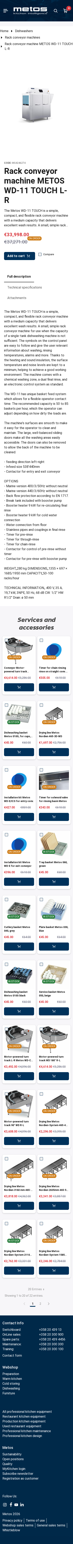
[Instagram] (4, 1504)
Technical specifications (24, 287)
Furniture (8, 1393)
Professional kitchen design (22, 1436)
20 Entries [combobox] (35, 1289)
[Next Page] (48, 1303)
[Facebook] (10, 1504)
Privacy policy (12, 1520)
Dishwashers (24, 31)
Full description (19, 276)
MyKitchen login (13, 1469)
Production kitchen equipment (24, 1421)
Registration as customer (20, 1478)
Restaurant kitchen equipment (24, 1416)
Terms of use (35, 1520)
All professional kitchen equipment (27, 1412)
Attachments (16, 298)
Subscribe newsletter (17, 1474)
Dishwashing (11, 1388)
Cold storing (11, 1384)
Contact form (12, 1355)
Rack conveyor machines (22, 37)
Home (4, 31)
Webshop (10, 1367)
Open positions (13, 1459)
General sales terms (51, 1525)
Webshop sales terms (17, 1525)
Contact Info (13, 1323)
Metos (7, 1447)
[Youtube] (16, 1504)
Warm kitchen (12, 1379)
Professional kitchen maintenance (26, 1431)
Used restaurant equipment (21, 1426)
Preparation (10, 1374)
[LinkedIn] (21, 1504)
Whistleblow (11, 1530)
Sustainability (11, 1454)
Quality (7, 1464)
